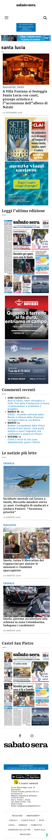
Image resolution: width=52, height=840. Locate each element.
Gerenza (23, 825)
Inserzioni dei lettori (19, 830)
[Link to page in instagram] (32, 736)
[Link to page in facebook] (20, 736)
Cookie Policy (28, 820)
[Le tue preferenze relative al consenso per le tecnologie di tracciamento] (47, 835)
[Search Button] (41, 16)
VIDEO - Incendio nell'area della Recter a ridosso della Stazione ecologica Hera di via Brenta (26, 417)
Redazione (17, 816)
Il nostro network (28, 783)
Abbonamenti (33, 816)
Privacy (13, 820)
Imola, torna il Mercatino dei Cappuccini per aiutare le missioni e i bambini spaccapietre (23, 565)
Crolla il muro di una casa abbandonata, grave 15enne (24, 441)
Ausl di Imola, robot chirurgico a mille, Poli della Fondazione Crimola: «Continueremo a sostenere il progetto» (29, 404)
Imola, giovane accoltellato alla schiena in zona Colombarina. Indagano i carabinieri (25, 622)
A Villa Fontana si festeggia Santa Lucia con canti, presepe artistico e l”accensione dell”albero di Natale (25, 99)
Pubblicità (36, 825)
